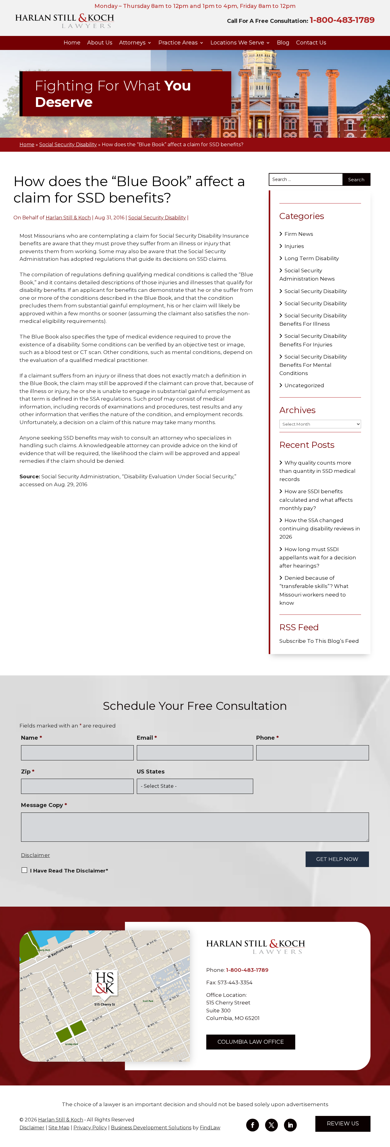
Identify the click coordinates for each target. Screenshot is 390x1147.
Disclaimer (35, 855)
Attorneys (132, 43)
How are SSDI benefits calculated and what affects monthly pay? (316, 499)
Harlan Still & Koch (68, 218)
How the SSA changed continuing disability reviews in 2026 (319, 528)
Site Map (58, 1128)
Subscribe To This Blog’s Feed (319, 641)
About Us (99, 43)
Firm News (299, 234)
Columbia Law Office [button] (251, 1042)
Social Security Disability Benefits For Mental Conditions (313, 365)
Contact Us (311, 43)
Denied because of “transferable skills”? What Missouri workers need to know (314, 590)
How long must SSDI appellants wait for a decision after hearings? (317, 557)
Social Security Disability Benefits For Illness (313, 320)
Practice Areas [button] (178, 43)
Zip (27, 771)
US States (151, 771)
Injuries (294, 246)
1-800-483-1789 (342, 20)
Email (147, 738)
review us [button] (343, 1123)
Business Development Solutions (151, 1128)
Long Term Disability (312, 258)
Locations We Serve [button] (237, 43)
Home (72, 43)
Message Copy (44, 805)
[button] (384, 1103)
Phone (267, 738)
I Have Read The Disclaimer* (69, 871)
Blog (283, 43)
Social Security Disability (157, 218)
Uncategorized (304, 385)
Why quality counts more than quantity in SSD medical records (317, 471)
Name (31, 738)
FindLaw (210, 1128)
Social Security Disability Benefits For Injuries (313, 340)
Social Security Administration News (307, 274)
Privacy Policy (90, 1128)
